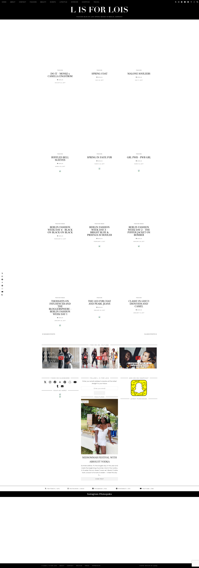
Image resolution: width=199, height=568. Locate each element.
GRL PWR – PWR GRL (139, 157)
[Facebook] (188, 2)
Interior (74, 2)
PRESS (87, 565)
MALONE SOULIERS (138, 73)
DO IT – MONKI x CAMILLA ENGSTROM (60, 75)
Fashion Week (60, 223)
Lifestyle (63, 2)
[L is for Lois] (99, 8)
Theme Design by (148, 565)
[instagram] (50, 382)
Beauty (43, 2)
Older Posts (150, 334)
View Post (99, 479)
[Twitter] (176, 2)
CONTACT (22, 2)
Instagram (76, 488)
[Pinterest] (182, 2)
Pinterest (124, 488)
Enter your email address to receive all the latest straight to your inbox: (100, 382)
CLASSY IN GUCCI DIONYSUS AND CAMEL (139, 304)
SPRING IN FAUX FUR (99, 157)
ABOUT (12, 2)
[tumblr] (57, 386)
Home (4, 2)
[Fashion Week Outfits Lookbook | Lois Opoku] (99, 357)
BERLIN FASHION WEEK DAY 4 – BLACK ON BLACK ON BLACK (60, 230)
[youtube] (75, 382)
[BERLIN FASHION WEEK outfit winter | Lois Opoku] (61, 357)
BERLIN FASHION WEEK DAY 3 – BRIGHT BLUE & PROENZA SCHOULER (99, 231)
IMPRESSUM (96, 565)
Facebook (100, 488)
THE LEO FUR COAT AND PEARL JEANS (99, 302)
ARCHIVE (79, 565)
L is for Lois (52, 565)
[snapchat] (70, 382)
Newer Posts (49, 334)
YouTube (148, 488)
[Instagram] (179, 2)
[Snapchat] (194, 2)
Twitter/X (53, 488)
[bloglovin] (60, 382)
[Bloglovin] (191, 2)
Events (53, 2)
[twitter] (45, 382)
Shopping (86, 2)
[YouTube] (185, 2)
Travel (96, 2)
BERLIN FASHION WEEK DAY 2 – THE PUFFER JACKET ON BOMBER (138, 231)
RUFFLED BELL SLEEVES (60, 159)
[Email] (62, 386)
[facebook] (55, 382)
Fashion (33, 2)
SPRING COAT (99, 73)
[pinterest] (65, 382)
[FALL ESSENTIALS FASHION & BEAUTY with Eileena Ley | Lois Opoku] (138, 357)
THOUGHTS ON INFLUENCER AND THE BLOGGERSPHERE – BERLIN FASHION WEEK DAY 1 (60, 308)
